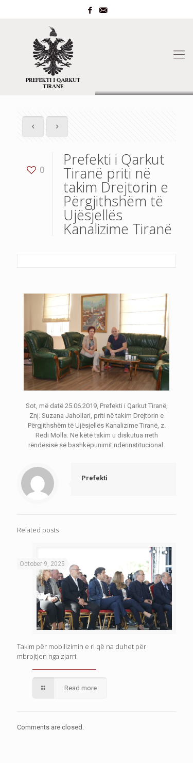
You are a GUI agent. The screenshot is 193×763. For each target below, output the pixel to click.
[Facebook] (89, 10)
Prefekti (94, 478)
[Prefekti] (96, 55)
